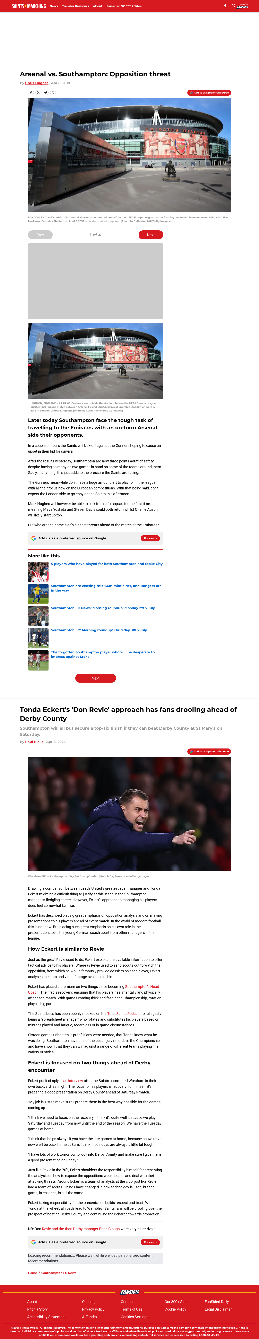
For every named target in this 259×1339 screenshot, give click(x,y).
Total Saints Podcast (124, 1013)
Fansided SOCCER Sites (123, 6)
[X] (233, 5)
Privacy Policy (93, 1309)
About (97, 6)
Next (151, 235)
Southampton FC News (58, 1273)
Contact (127, 1302)
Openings (89, 1302)
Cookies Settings (134, 1317)
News (54, 6)
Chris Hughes (37, 83)
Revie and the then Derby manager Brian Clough (81, 1229)
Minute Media (29, 1327)
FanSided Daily (217, 1302)
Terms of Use (132, 1309)
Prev (40, 235)
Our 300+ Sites (176, 1302)
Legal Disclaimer (218, 1309)
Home (32, 1273)
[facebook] (225, 5)
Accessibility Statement (46, 1317)
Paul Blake (34, 742)
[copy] (53, 92)
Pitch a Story (37, 1309)
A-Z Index (90, 1317)
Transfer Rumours (75, 6)
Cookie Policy (175, 1309)
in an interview (72, 1081)
